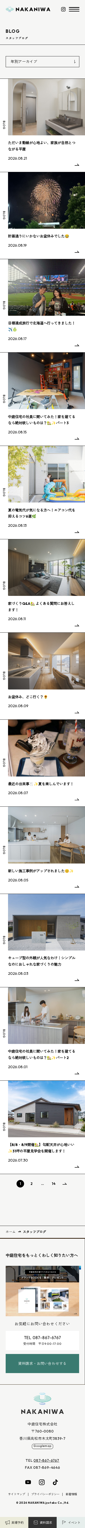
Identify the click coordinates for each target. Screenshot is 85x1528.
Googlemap (42, 1446)
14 (53, 1183)
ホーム (11, 1232)
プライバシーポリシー (45, 1494)
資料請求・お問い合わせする (42, 1363)
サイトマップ (16, 1494)
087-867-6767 (46, 1460)
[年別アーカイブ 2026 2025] (42, 61)
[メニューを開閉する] (74, 9)
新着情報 (71, 1494)
